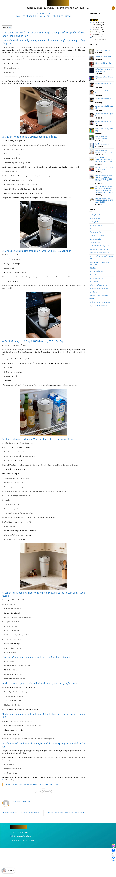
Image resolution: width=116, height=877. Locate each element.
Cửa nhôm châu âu (95, 239)
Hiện (10, 27)
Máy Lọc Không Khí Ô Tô (43, 13)
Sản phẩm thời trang (63, 8)
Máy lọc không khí (95, 275)
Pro (3, 780)
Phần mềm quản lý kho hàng (98, 285)
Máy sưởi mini (93, 281)
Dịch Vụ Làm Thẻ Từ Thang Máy (99, 249)
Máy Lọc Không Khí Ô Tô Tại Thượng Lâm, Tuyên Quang (22, 812)
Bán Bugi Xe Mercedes (96, 222)
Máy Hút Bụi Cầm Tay (96, 271)
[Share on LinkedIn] (50, 791)
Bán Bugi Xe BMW (95, 218)
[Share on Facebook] (36, 791)
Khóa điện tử (93, 268)
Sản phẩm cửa (38, 8)
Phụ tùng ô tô (74, 8)
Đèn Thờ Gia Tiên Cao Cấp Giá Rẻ (99, 246)
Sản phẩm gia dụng (49, 8)
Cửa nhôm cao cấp (95, 232)
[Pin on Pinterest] (47, 791)
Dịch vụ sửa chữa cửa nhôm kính (99, 253)
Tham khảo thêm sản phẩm (32, 784)
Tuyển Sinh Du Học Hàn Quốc (98, 306)
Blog (90, 228)
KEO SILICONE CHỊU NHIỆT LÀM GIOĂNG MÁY (99, 263)
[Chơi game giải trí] (113, 846)
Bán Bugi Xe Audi (94, 215)
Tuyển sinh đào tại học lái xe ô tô (99, 302)
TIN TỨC (87, 8)
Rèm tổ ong (93, 292)
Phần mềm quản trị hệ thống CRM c (100, 288)
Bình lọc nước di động (96, 225)
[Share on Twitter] (40, 791)
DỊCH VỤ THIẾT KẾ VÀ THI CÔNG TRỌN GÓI (101, 257)
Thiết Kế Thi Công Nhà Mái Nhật (99, 295)
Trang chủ (30, 8)
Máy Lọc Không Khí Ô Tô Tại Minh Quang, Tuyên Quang (65, 812)
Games (82, 8)
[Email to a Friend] (43, 791)
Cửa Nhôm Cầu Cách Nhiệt (97, 235)
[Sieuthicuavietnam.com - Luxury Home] (58, 3)
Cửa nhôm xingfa (94, 242)
